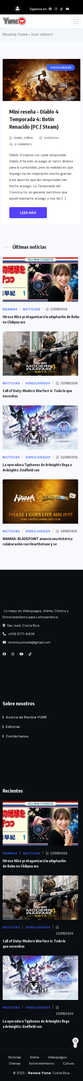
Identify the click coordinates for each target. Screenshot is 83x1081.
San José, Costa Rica (22, 625)
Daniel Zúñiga (23, 138)
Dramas (15, 1063)
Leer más (28, 213)
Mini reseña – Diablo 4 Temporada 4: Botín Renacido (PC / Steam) (34, 119)
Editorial (13, 726)
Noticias (14, 1057)
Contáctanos (17, 736)
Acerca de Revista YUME (26, 717)
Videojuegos (57, 1057)
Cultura (68, 1063)
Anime (34, 1057)
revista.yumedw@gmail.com (28, 642)
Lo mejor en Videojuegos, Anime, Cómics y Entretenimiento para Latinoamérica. (36, 614)
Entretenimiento (41, 1063)
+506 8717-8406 (21, 634)
